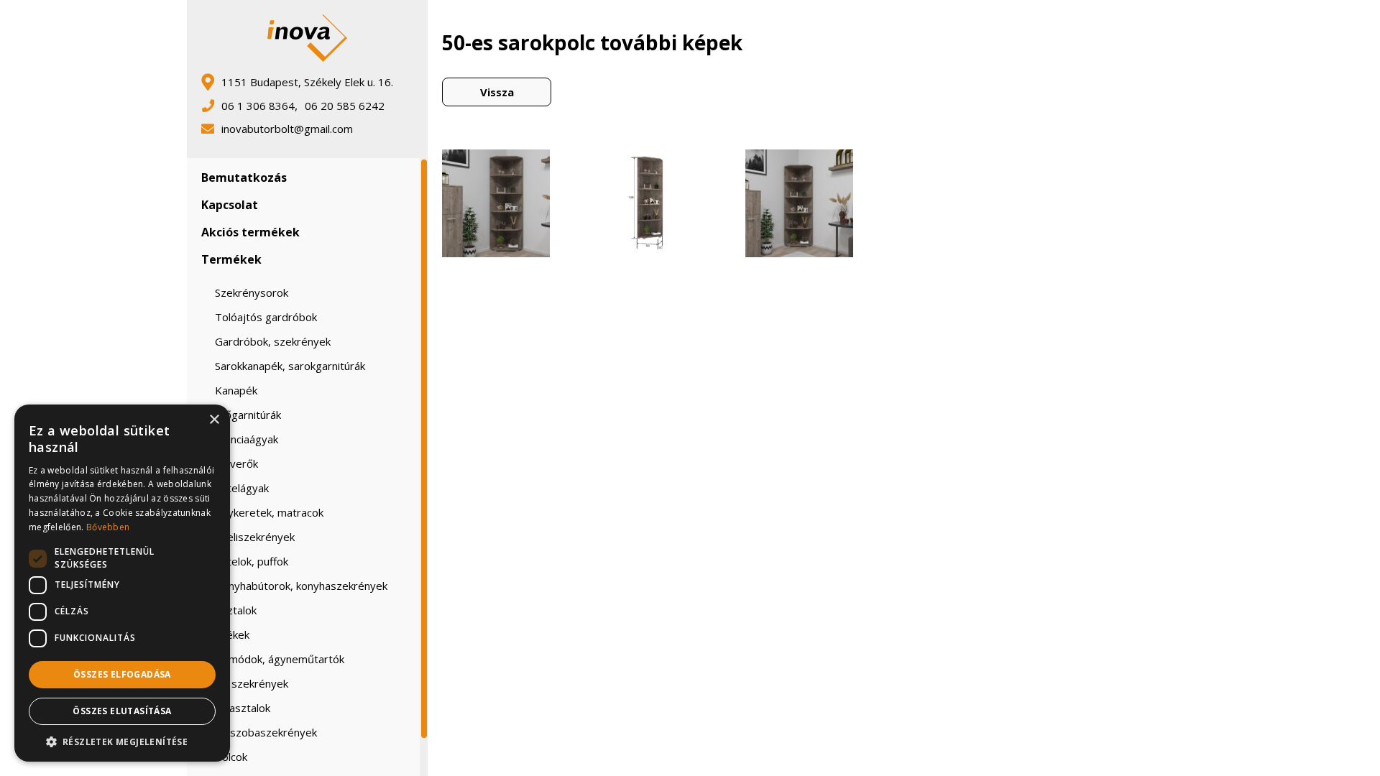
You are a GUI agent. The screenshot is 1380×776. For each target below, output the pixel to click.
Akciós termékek (250, 232)
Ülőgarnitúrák (248, 414)
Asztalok (236, 610)
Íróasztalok (242, 708)
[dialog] (122, 583)
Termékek (231, 259)
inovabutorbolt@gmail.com (287, 128)
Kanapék (236, 390)
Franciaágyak (246, 439)
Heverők (236, 463)
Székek (232, 634)
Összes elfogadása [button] (122, 674)
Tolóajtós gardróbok (266, 317)
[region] (307, 467)
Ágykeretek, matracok (269, 512)
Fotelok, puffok (251, 561)
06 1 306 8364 (258, 105)
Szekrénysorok (251, 292)
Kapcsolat (229, 205)
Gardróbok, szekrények (273, 341)
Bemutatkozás (244, 177)
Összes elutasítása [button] (122, 711)
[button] (122, 740)
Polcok (231, 756)
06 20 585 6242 (345, 105)
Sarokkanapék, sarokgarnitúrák (290, 366)
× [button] (213, 420)
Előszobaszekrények (266, 732)
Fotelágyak (242, 488)
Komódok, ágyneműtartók (279, 659)
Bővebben (107, 527)
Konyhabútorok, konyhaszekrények (301, 585)
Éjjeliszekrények (255, 537)
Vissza (497, 92)
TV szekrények (251, 683)
